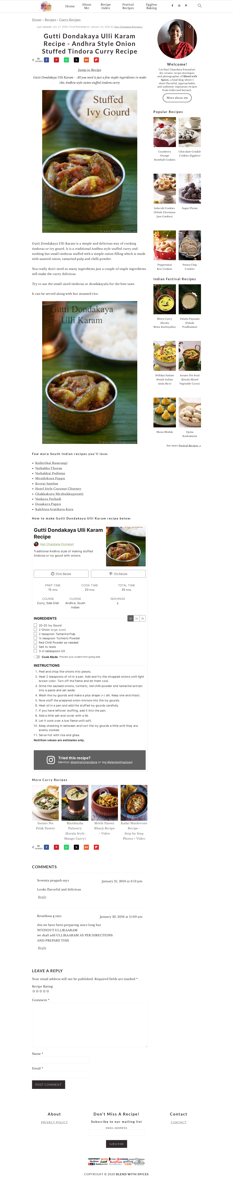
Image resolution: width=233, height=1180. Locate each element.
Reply (42, 897)
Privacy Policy (54, 1122)
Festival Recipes (128, 6)
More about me (177, 97)
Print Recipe (63, 573)
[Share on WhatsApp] (68, 59)
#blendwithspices (119, 762)
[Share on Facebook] (48, 59)
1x (130, 618)
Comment (40, 1000)
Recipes (50, 20)
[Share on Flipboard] (98, 59)
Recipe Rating (42, 986)
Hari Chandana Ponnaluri (57, 544)
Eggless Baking (151, 6)
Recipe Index (106, 6)
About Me (86, 6)
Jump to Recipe (89, 70)
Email (37, 1068)
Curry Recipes (70, 20)
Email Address (116, 1128)
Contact (179, 1122)
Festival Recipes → (190, 445)
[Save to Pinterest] (58, 59)
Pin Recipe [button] (120, 573)
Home (70, 6)
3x (142, 618)
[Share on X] (78, 59)
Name (37, 1054)
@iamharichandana (84, 762)
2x (136, 618)
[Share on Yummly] (88, 59)
